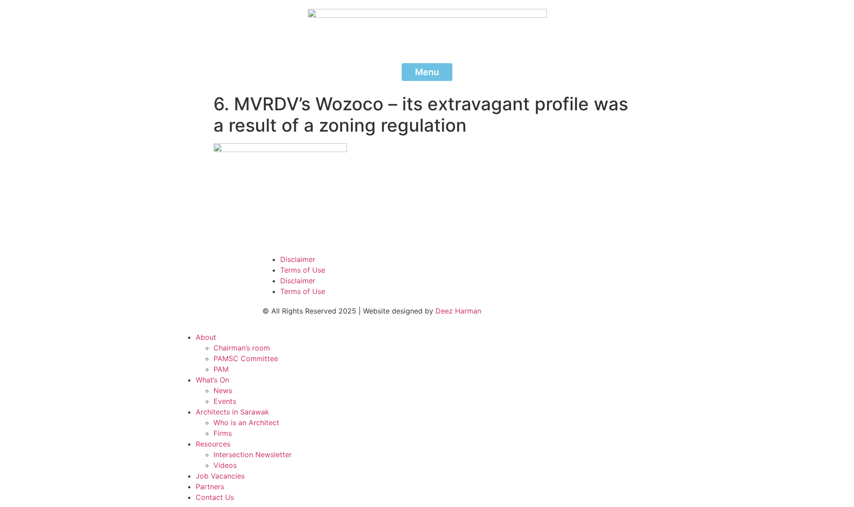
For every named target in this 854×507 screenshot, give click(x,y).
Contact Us (215, 497)
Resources (213, 443)
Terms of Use (302, 270)
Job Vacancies (220, 475)
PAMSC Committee (246, 358)
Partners (210, 486)
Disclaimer (297, 259)
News (223, 390)
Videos (225, 465)
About (206, 337)
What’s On (212, 379)
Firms (223, 433)
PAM (221, 369)
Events (225, 401)
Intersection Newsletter (253, 454)
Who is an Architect (246, 422)
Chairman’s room (242, 347)
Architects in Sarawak (232, 411)
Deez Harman (458, 310)
